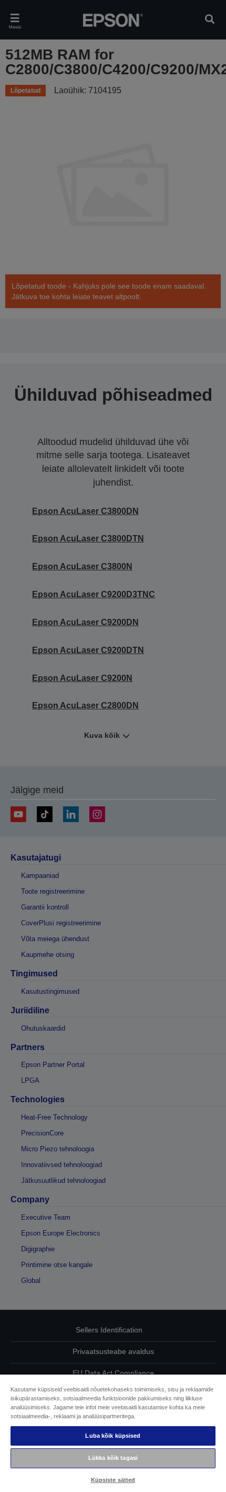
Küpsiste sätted (113, 1480)
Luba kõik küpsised (112, 1435)
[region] (113, 1433)
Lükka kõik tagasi (113, 1458)
